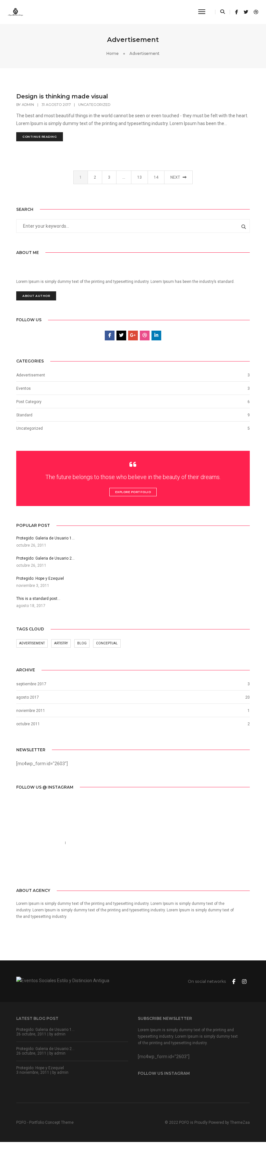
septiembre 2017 (31, 684)
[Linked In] (41, 867)
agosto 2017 (27, 697)
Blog (82, 643)
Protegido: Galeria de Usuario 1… (45, 1029)
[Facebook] (20, 867)
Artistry (61, 643)
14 (156, 177)
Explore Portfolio (133, 492)
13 (139, 177)
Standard (24, 415)
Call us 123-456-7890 (38, 842)
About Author (36, 296)
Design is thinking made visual (62, 96)
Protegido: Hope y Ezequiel (40, 1068)
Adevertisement (30, 375)
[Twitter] (30, 867)
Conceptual (107, 643)
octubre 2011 (28, 724)
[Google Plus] (51, 867)
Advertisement (32, 643)
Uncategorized (94, 104)
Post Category (29, 401)
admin (28, 104)
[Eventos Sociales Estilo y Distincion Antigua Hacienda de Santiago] (15, 11)
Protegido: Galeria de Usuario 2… (45, 1048)
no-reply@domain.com (94, 842)
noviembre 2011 (30, 710)
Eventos (23, 388)
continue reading (39, 136)
